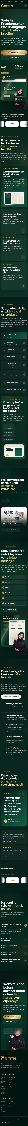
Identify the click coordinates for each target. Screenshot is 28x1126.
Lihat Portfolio (13, 57)
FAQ (9, 1084)
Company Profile (3, 1078)
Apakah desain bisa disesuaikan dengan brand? (10, 939)
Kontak (10, 1086)
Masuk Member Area (8, 609)
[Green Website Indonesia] (7, 6)
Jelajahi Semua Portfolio (9, 530)
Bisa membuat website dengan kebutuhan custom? (10, 960)
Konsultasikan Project (13, 52)
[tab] (14, 335)
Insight (10, 1082)
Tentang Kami (12, 1077)
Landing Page (3, 1082)
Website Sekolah (3, 1093)
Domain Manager (3, 1110)
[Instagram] (2, 1122)
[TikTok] (5, 1122)
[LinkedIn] (8, 1122)
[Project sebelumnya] (3, 501)
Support (3, 1107)
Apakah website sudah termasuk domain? (11, 925)
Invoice (2, 1105)
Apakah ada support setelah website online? (9, 953)
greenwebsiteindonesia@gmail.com (18, 1103)
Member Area (3, 1102)
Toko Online (2, 1085)
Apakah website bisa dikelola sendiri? (10, 946)
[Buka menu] (25, 5)
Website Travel (3, 1089)
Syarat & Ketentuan (14, 1106)
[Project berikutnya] (7, 501)
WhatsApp (12, 1101)
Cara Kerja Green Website (10, 696)
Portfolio (11, 1079)
